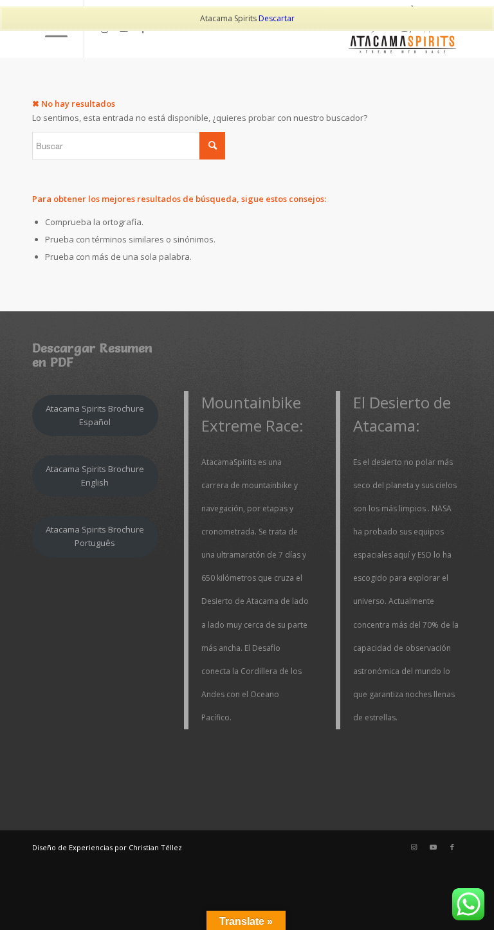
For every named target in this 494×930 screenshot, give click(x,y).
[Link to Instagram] (413, 847)
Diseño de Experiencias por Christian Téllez (107, 847)
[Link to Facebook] (452, 847)
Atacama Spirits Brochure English (95, 475)
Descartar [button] (277, 18)
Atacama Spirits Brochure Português (95, 536)
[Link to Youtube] (433, 847)
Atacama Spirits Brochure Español (95, 415)
